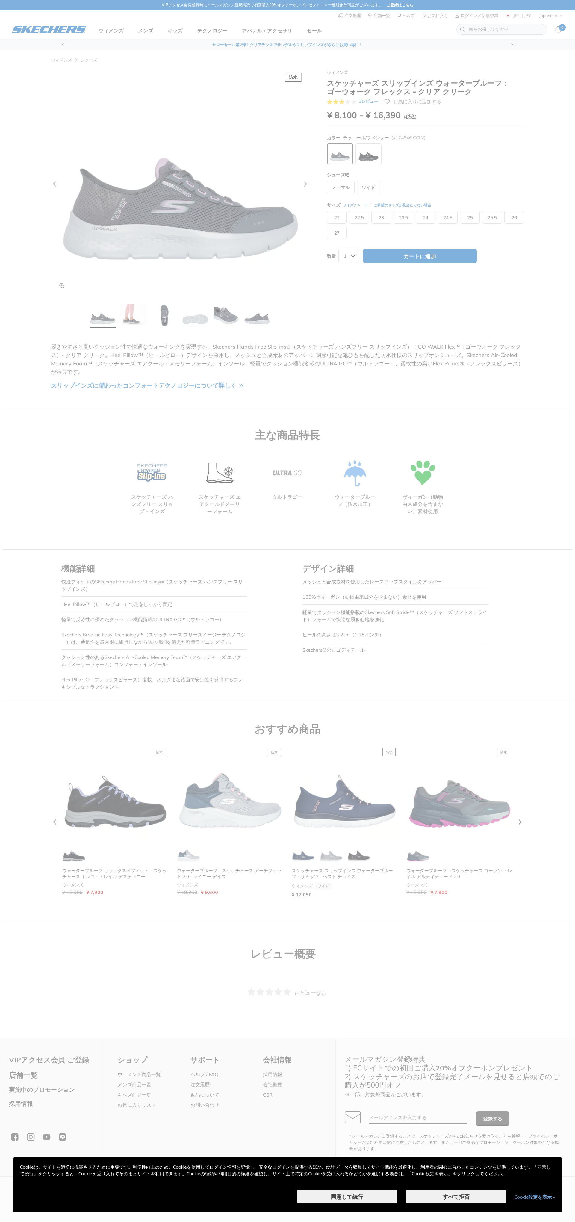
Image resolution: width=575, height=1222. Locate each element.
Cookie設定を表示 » (534, 1197)
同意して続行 (347, 1196)
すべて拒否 (456, 1196)
